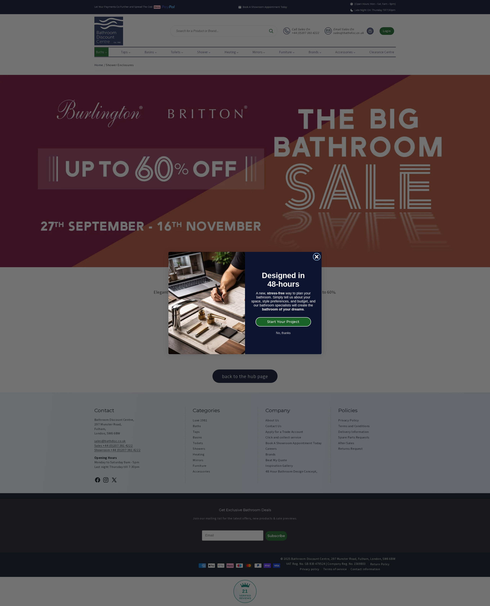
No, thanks (283, 333)
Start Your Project (283, 322)
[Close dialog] (316, 256)
